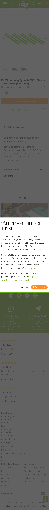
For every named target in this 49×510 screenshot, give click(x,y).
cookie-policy (30, 268)
